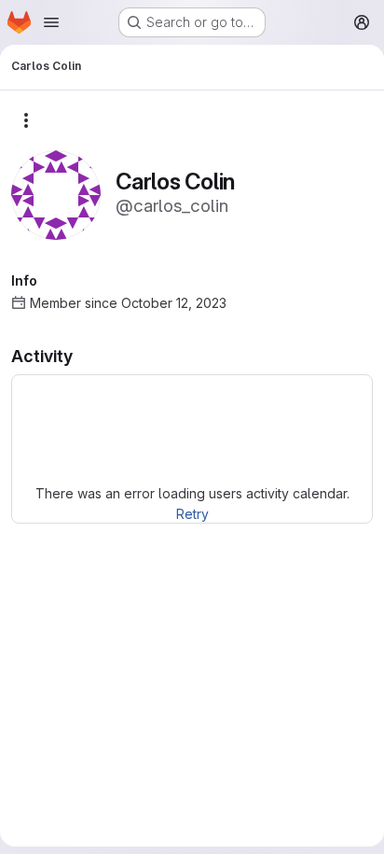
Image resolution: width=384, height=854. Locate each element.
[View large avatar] (56, 194)
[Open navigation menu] (51, 22)
